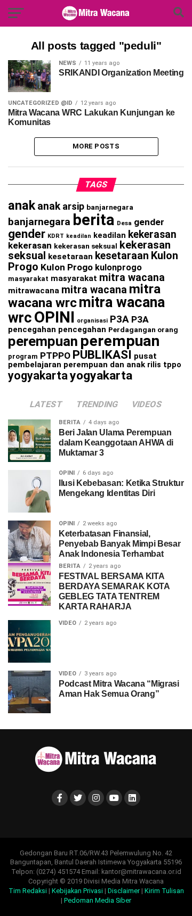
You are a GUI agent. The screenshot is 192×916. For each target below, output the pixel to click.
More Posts (96, 146)
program (23, 356)
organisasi (92, 320)
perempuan (43, 341)
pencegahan (32, 329)
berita (94, 220)
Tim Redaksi (28, 891)
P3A (119, 319)
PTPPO (55, 355)
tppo (172, 364)
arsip (73, 206)
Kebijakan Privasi (77, 891)
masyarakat (28, 279)
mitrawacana (33, 290)
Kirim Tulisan (164, 891)
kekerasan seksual (85, 246)
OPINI (54, 317)
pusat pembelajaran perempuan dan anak (82, 360)
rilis (154, 364)
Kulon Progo (67, 267)
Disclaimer (124, 891)
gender (149, 222)
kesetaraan (70, 256)
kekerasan (152, 234)
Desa (124, 223)
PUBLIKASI (102, 355)
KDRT (55, 236)
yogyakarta (38, 375)
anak (21, 205)
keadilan (78, 236)
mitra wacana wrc (86, 310)
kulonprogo (118, 267)
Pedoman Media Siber (97, 900)
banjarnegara (109, 207)
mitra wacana (132, 277)
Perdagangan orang (143, 329)
